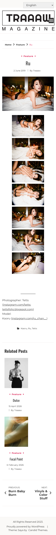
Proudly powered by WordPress (26, 526)
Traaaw (36, 70)
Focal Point (16, 459)
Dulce (16, 400)
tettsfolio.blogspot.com (17, 309)
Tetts (34, 328)
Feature (28, 56)
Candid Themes (37, 530)
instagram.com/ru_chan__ (29, 318)
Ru (29, 328)
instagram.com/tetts (16, 304)
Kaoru (24, 328)
